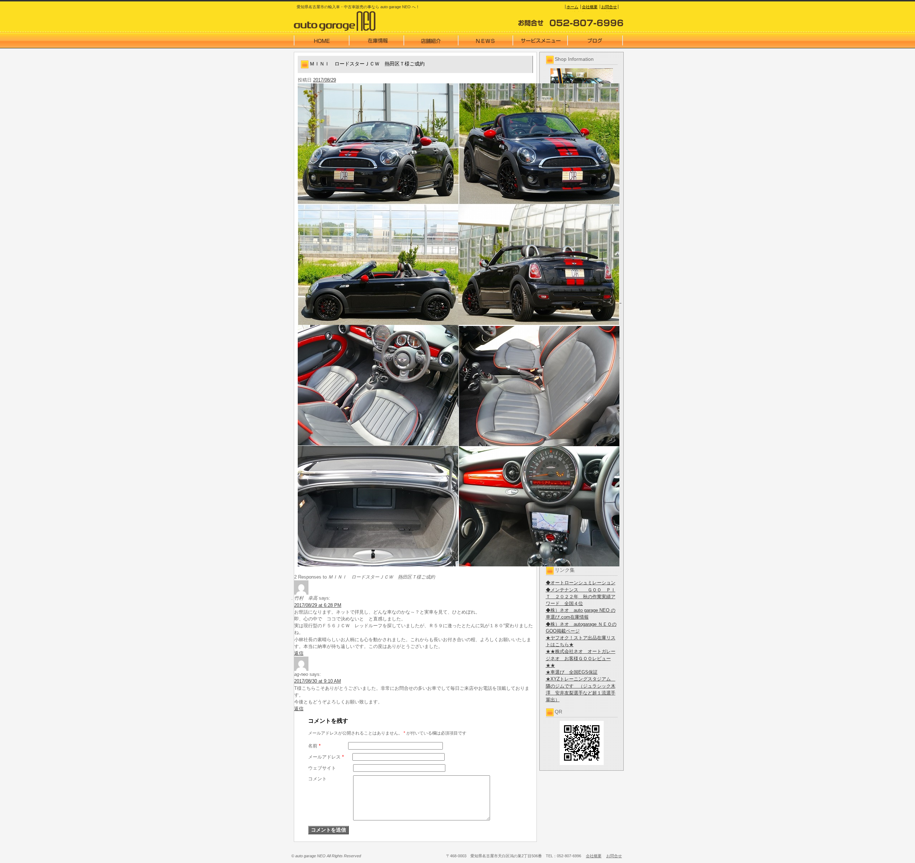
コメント (317, 778)
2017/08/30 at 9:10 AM (317, 681)
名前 (314, 746)
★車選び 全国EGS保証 (572, 672)
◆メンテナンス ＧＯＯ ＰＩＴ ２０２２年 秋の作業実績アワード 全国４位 (580, 596)
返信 (298, 653)
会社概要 (590, 7)
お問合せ (609, 7)
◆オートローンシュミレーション (580, 582)
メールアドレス (326, 757)
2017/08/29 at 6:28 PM (317, 605)
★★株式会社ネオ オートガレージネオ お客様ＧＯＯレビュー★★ (580, 658)
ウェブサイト (322, 768)
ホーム (572, 7)
